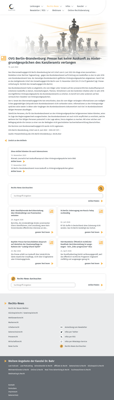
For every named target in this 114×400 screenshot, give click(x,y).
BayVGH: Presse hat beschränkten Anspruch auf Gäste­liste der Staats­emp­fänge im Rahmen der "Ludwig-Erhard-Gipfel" (28, 244)
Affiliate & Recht (60, 366)
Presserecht (13, 337)
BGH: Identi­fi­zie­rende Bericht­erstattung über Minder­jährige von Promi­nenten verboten (27, 213)
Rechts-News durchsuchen (75, 346)
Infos (68, 6)
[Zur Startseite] (11, 7)
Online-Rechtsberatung (78, 10)
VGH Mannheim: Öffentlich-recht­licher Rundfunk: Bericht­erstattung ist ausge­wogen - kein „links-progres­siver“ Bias (76, 244)
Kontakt (11, 385)
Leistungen (35, 6)
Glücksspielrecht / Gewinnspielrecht (23, 313)
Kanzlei (80, 6)
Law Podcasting (26, 366)
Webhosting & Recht (16, 374)
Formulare (12, 388)
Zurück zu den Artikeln (17, 140)
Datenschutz (13, 395)
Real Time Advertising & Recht (57, 370)
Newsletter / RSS (38, 10)
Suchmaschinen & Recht (81, 370)
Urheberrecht (13, 327)
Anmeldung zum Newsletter (76, 327)
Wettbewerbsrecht (15, 318)
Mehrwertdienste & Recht (18, 370)
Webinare (57, 10)
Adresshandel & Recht (43, 366)
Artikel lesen (16, 161)
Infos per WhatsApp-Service (76, 341)
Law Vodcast (13, 366)
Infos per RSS (70, 337)
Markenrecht (13, 322)
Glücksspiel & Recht (96, 366)
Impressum (12, 392)
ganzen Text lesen (42, 232)
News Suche (13, 346)
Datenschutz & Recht (77, 366)
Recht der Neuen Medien (18, 308)
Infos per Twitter (71, 332)
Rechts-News (53, 6)
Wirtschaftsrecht (15, 341)
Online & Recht (37, 370)
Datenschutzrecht (15, 332)
